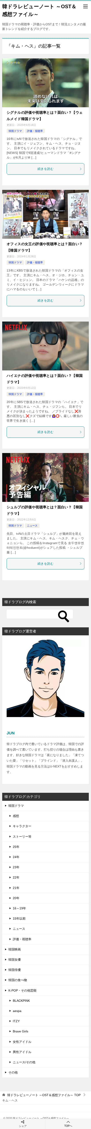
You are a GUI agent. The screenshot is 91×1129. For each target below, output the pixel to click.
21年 (16, 888)
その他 (13, 1072)
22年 (16, 877)
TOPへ (68, 1125)
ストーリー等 (22, 836)
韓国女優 (14, 959)
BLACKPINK (21, 1000)
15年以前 (19, 918)
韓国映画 (14, 949)
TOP (44, 1095)
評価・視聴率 (35, 131)
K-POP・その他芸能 (22, 990)
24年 (16, 857)
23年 (16, 867)
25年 (16, 847)
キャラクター (22, 826)
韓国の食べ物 (17, 980)
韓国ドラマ (15, 131)
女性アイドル (22, 1042)
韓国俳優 (14, 970)
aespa (17, 1011)
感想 (16, 816)
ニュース (32, 525)
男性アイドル (22, 1052)
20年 (16, 898)
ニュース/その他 (24, 1062)
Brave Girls (20, 1031)
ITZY (16, 1021)
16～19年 (19, 908)
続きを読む (45, 169)
